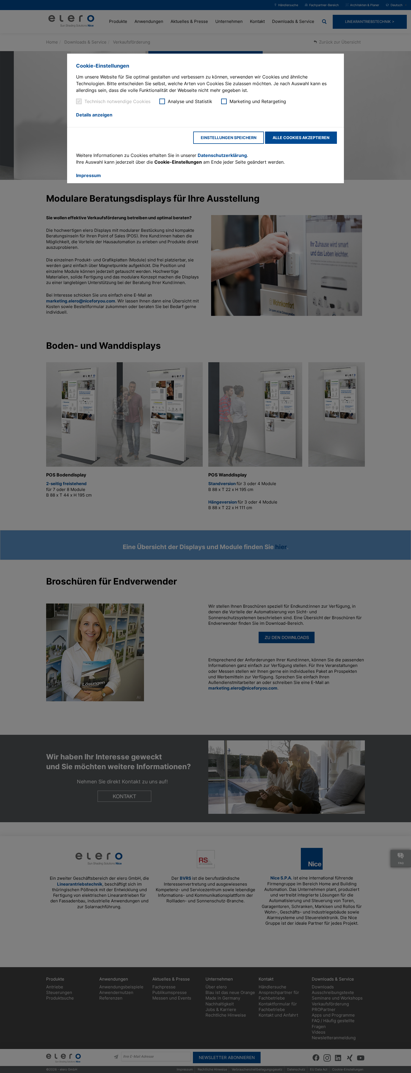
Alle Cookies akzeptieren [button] (301, 137)
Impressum (88, 175)
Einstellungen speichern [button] (228, 137)
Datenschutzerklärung (222, 155)
